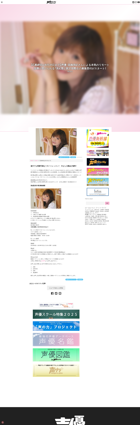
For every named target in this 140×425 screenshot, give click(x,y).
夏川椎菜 (104, 214)
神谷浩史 (87, 221)
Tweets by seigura (89, 198)
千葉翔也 (87, 212)
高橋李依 (95, 224)
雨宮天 (87, 224)
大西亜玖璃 (87, 216)
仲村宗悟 (87, 211)
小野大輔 (97, 216)
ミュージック (89, 209)
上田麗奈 (102, 209)
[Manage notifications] (2, 422)
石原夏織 (98, 219)
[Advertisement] (56, 298)
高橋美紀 (73, 157)
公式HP (43, 261)
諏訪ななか (87, 222)
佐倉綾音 (97, 211)
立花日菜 (91, 221)
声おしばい (92, 212)
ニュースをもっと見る (56, 288)
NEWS (70, 71)
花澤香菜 (96, 221)
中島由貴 (107, 209)
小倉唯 (92, 216)
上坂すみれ (96, 209)
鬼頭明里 (99, 224)
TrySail (89, 208)
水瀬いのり (93, 219)
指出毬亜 (90, 217)
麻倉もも (105, 224)
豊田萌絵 (92, 222)
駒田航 (90, 224)
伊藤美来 (92, 211)
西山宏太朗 (106, 221)
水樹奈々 (87, 219)
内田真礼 (102, 211)
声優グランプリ (90, 214)
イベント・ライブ (101, 207)
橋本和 (106, 217)
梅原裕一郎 (96, 217)
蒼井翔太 (100, 221)
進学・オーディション (64, 157)
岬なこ (106, 216)
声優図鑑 (99, 214)
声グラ (97, 212)
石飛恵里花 (103, 219)
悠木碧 (86, 217)
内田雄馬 (106, 211)
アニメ (93, 207)
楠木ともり (101, 217)
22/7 (86, 208)
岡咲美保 (102, 216)
